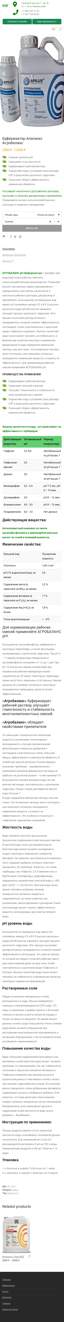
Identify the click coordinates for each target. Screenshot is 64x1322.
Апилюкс (6, 1297)
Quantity (9, 221)
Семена (6, 1303)
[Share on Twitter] (15, 236)
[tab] (32, 249)
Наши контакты (10, 1309)
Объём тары (11, 215)
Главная (6, 1279)
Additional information (14, 255)
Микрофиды (8, 1285)
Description (8, 248)
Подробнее (6, 1261)
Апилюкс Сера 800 (13, 1256)
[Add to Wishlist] (5, 236)
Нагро (5, 1291)
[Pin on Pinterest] (20, 236)
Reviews (8, 261)
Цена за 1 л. (13, 1193)
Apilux (15, 1190)
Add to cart (32, 228)
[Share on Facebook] (11, 236)
